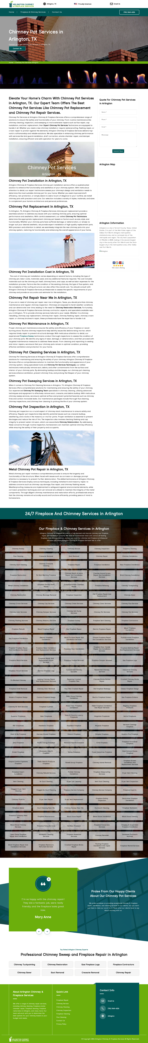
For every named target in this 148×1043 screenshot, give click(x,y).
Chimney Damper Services (46, 612)
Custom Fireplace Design (46, 697)
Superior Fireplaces (18, 716)
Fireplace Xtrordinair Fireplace (130, 743)
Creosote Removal (46, 556)
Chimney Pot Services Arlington (26, 62)
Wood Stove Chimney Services (18, 826)
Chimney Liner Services (18, 612)
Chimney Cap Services (46, 603)
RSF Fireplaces (18, 726)
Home (11, 12)
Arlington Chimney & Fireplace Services (109, 1039)
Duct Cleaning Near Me (46, 808)
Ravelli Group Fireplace (73, 762)
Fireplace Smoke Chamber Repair (74, 585)
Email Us (117, 4)
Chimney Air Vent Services (18, 707)
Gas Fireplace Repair (74, 629)
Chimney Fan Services (130, 612)
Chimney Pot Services (102, 612)
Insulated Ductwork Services (129, 835)
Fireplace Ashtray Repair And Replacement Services (130, 649)
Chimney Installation (129, 556)
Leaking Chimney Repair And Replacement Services (46, 680)
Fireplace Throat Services (18, 671)
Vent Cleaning (18, 781)
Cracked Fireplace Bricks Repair (74, 846)
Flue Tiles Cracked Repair (73, 689)
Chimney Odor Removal (46, 689)
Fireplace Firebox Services (74, 660)
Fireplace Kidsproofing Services (102, 773)
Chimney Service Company (102, 790)
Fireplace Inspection (74, 595)
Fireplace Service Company (74, 790)
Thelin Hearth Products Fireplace (46, 762)
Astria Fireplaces (130, 716)
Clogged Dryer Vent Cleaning (18, 790)
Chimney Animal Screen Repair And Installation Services (102, 575)
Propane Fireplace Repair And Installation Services (18, 649)
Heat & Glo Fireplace (18, 734)
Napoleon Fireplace (74, 726)
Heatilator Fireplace (46, 726)
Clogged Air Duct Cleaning (46, 790)
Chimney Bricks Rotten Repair (101, 680)
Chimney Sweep (18, 549)
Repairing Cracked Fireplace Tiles (74, 680)
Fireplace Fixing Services (46, 826)
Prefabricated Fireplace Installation (130, 638)
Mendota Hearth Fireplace (74, 743)
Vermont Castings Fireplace (129, 725)
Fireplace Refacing (102, 586)
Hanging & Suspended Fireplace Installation (129, 826)
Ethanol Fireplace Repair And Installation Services (102, 638)
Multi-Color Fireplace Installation (74, 707)
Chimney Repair (102, 556)
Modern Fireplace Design (18, 697)
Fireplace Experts (129, 790)
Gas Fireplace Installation (18, 638)
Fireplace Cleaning (130, 549)
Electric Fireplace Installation (46, 638)
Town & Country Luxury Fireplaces (74, 716)
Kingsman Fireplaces (102, 716)
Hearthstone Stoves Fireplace (129, 752)
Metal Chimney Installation (18, 586)
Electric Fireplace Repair (102, 629)
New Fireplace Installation (130, 565)
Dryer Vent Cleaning (129, 773)
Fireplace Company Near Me (18, 816)
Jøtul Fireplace (18, 743)
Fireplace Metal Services (18, 660)
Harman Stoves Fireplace (46, 734)
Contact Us (57, 12)
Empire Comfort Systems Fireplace (18, 762)
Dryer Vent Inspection (130, 781)
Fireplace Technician (129, 808)
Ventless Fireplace (74, 826)
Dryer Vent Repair (46, 799)
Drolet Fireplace (18, 752)
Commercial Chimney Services (74, 671)
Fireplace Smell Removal (18, 689)
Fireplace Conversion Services (102, 826)
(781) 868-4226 (129, 12)
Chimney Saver (129, 595)
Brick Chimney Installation (130, 575)
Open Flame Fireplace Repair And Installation (18, 835)
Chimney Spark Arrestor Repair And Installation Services (74, 575)
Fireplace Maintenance (46, 816)
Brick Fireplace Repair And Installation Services (18, 846)
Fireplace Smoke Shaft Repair (46, 585)
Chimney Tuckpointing (130, 586)
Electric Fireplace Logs (46, 671)
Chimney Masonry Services (46, 621)
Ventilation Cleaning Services (46, 835)
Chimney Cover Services (102, 603)
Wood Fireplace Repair (46, 629)
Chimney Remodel (102, 835)
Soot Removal (74, 556)
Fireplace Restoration (18, 575)
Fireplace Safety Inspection (102, 799)
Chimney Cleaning (46, 549)
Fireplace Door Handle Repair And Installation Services (101, 649)
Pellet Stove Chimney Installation (74, 697)
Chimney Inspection (102, 549)
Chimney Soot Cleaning (18, 565)
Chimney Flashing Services (18, 621)
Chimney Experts (18, 799)
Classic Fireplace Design (130, 689)
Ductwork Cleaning (102, 808)
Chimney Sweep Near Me (73, 808)
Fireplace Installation (102, 565)
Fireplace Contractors (130, 621)
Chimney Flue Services (130, 603)
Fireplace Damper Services (102, 660)
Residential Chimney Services (101, 671)
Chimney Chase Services (74, 603)
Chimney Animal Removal (102, 762)
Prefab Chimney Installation (74, 773)
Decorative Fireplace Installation (129, 799)
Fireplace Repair (74, 565)
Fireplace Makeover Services (74, 835)
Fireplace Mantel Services (129, 846)
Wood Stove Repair (74, 816)
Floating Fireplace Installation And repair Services (102, 846)
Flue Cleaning (18, 556)
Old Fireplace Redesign (101, 689)
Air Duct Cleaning (46, 781)
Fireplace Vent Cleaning (102, 621)
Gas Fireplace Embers (130, 697)
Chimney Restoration (18, 595)
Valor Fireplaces (46, 716)
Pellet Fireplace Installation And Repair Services (102, 707)
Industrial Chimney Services (130, 671)
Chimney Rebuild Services (46, 773)
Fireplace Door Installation (74, 649)
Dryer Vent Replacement (74, 799)
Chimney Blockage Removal (46, 595)
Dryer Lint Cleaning (74, 781)
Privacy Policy (61, 1024)
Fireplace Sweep (27, 336)
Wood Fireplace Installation (130, 629)
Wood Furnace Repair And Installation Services (74, 638)
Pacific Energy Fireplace (46, 743)
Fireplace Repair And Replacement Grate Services (46, 660)
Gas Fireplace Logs (130, 660)
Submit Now (118, 151)
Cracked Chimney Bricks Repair (130, 680)
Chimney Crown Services (18, 603)
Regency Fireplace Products (130, 707)
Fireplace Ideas (18, 808)
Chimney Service (74, 549)
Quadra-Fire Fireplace (130, 734)
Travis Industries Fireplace (102, 752)
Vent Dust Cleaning (102, 781)
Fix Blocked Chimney (18, 680)
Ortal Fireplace (101, 743)
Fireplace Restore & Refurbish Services (46, 846)
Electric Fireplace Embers (101, 697)
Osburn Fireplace (74, 734)
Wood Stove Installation (102, 816)
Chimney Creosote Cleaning (46, 565)
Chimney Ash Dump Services (74, 612)
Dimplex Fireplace (101, 734)
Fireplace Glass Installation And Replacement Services (46, 649)
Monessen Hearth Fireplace (46, 752)
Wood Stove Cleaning (130, 816)
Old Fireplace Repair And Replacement (102, 595)
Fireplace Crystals (46, 707)
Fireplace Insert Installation (18, 773)
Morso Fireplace (74, 752)
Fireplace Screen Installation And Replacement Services (130, 762)
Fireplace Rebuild (18, 629)
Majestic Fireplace (102, 726)
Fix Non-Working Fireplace (46, 575)
